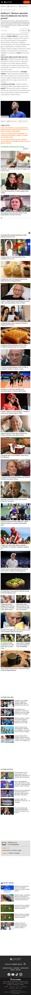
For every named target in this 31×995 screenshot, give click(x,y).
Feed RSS (13, 969)
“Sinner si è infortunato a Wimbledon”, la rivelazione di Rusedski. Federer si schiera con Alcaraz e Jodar (14, 135)
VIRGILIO (9, 981)
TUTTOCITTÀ (17, 983)
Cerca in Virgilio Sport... (14, 964)
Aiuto (21, 988)
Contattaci (17, 968)
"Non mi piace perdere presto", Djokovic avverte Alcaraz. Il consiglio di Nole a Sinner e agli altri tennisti (15, 141)
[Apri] (2, 2)
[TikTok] (17, 975)
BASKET (14, 10)
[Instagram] (20, 975)
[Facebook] (9, 975)
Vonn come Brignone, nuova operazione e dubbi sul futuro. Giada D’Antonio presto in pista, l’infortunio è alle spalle (15, 129)
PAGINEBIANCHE (10, 983)
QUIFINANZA (9, 984)
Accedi (26, 2)
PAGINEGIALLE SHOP (23, 981)
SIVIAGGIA (26, 983)
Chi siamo (6, 986)
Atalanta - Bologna (14, 853)
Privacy (18, 986)
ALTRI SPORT (7, 10)
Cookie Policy (24, 986)
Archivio (18, 969)
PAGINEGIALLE (15, 981)
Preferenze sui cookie (13, 988)
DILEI (22, 983)
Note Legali (12, 986)
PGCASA (4, 983)
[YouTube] (13, 975)
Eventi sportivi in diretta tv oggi (11, 850)
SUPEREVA (21, 984)
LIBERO (4, 981)
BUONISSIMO (16, 984)
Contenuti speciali (7, 968)
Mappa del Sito (25, 968)
